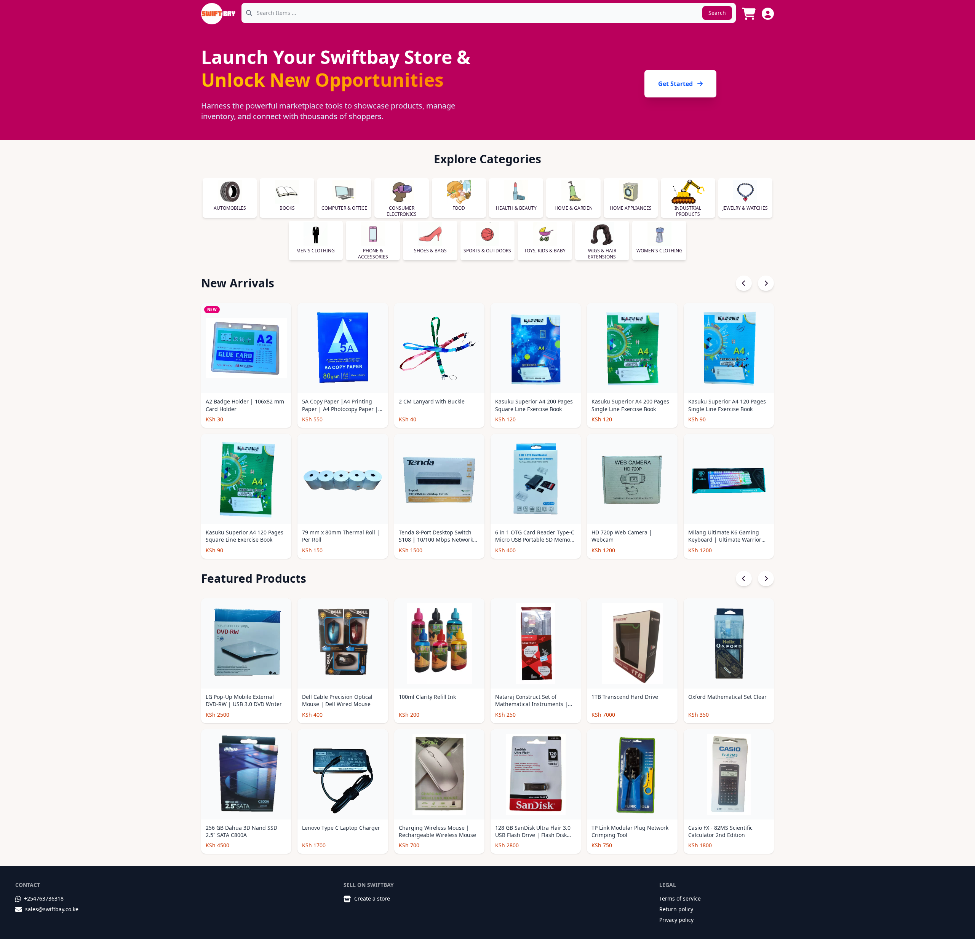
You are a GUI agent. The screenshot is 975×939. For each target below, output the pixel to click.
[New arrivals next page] (766, 283)
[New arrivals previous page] (744, 283)
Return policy (676, 909)
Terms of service (680, 898)
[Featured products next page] (766, 578)
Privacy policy (676, 919)
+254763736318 (44, 898)
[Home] (218, 13)
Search (717, 12)
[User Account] (768, 14)
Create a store (372, 898)
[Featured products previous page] (744, 578)
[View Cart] (749, 14)
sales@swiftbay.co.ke (51, 909)
